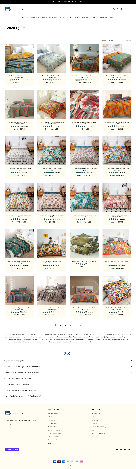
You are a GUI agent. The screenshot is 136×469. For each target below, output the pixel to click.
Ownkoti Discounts (54, 430)
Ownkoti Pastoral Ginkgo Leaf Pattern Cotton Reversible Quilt (19, 308)
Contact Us (51, 420)
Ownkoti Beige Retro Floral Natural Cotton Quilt (19, 169)
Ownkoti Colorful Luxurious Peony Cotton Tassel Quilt (117, 169)
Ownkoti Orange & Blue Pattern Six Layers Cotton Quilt (84, 76)
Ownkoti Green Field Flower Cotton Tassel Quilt (51, 169)
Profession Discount (54, 433)
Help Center (95, 417)
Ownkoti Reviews (53, 436)
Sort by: (103, 40)
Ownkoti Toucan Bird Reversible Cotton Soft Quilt (116, 262)
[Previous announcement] (5, 2)
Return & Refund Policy (99, 427)
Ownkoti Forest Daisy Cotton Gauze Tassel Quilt (84, 215)
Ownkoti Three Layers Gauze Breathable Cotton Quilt (84, 308)
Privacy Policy (52, 423)
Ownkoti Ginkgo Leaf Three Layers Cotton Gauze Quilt (117, 122)
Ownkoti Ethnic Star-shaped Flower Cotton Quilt (52, 215)
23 (75, 325)
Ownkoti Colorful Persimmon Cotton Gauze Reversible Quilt (52, 122)
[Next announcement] (131, 2)
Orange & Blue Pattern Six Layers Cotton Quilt (86, 339)
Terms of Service (53, 427)
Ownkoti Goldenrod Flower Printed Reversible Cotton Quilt (51, 262)
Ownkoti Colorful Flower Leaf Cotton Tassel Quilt (19, 215)
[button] (103, 9)
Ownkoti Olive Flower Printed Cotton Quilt (84, 261)
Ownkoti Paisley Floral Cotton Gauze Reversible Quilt (117, 215)
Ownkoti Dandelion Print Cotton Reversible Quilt (84, 122)
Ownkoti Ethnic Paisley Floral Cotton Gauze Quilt (84, 169)
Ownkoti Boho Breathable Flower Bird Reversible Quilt (19, 262)
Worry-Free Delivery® (98, 433)
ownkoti (64, 465)
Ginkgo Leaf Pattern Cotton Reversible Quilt (90, 337)
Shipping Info (96, 420)
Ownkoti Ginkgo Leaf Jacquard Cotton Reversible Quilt (117, 76)
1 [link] (55, 325)
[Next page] (80, 325)
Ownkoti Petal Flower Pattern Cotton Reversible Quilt (52, 308)
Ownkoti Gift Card (53, 440)
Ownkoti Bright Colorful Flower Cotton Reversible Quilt (117, 308)
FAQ (93, 430)
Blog (49, 443)
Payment (94, 423)
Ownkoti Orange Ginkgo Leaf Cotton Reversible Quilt (19, 122)
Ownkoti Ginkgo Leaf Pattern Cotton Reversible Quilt (19, 76)
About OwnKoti (53, 413)
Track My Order (96, 413)
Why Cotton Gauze (54, 417)
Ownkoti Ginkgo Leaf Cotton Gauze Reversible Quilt (52, 76)
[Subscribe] (36, 425)
